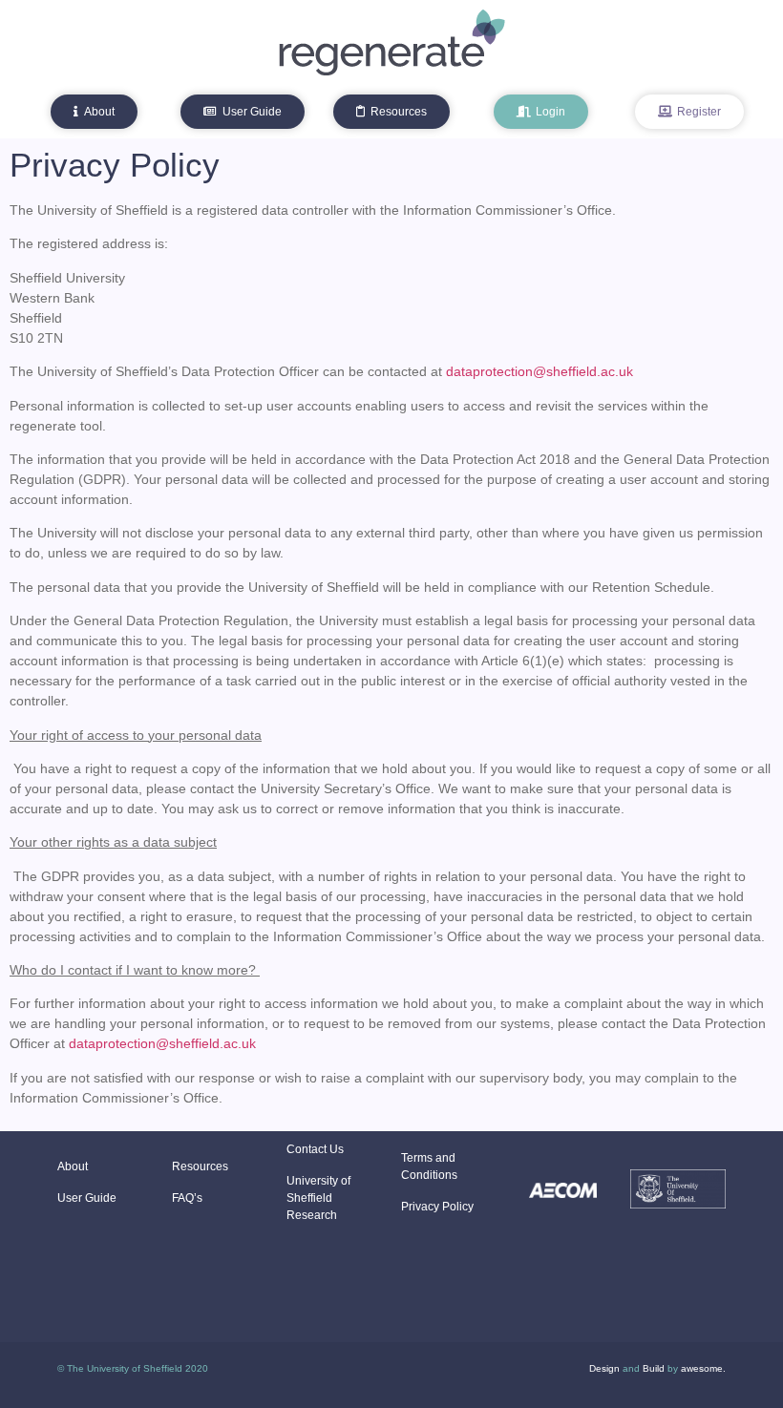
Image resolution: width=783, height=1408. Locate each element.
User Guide (86, 1198)
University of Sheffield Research (318, 1198)
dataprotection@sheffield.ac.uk (539, 371)
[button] (94, 112)
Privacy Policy (437, 1206)
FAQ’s (187, 1198)
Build (654, 1368)
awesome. (703, 1368)
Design (604, 1368)
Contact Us (315, 1149)
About (72, 1166)
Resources (200, 1166)
